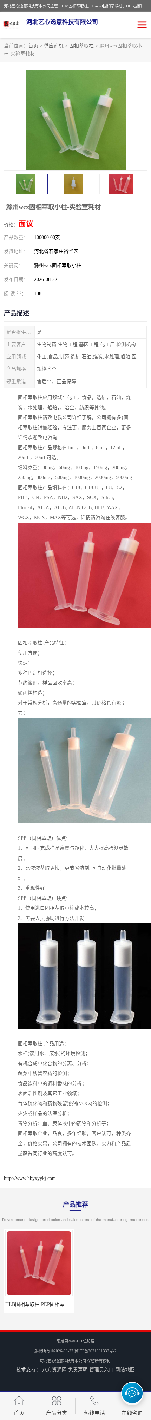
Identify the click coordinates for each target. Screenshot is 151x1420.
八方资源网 (54, 1369)
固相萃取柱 (81, 45)
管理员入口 (101, 1369)
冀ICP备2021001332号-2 (95, 1351)
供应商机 (54, 45)
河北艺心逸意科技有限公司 (63, 1361)
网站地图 (125, 1369)
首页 (33, 45)
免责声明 (78, 1369)
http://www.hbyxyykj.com (30, 1178)
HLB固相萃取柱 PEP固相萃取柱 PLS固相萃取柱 (57, 1304)
